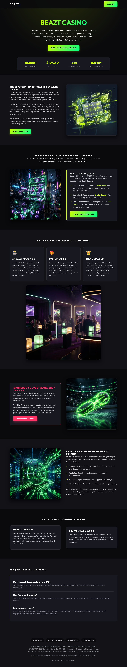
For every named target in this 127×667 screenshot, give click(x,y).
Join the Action (20, 131)
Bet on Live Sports (25, 418)
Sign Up (110, 4)
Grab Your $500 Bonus (83, 214)
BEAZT (15, 4)
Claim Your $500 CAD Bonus (63, 48)
